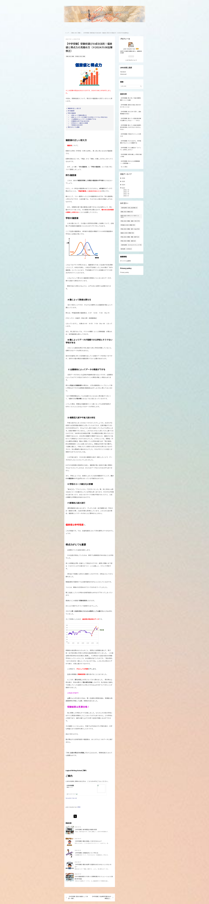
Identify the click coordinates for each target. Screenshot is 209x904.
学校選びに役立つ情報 (80, 56)
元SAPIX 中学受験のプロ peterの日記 (104, 12)
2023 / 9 (126, 196)
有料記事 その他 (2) (126, 249)
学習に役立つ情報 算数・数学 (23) (130, 237)
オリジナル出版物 (125, 261)
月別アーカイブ (126, 174)
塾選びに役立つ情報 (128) (127, 233)
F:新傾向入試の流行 (76, 125)
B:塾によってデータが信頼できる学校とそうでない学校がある (88, 117)
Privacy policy (124, 272)
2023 (123, 188)
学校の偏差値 (72, 113)
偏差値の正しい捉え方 (74, 108)
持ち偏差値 (71, 111)
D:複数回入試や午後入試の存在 (79, 121)
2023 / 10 (126, 194)
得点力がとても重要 (73, 127)
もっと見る (124, 167)
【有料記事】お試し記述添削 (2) (129, 207)
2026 (123, 178)
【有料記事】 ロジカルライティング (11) (131, 245)
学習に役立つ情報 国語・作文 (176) (130, 221)
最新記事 (123, 94)
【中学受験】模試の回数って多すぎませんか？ (88, 841)
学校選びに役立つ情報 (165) (128, 225)
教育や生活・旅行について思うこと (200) (130, 216)
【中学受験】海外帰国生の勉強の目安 (86, 829)
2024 (123, 184)
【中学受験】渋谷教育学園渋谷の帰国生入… (101, 897)
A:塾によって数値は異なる (78, 115)
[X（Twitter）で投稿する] (75, 816)
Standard (123, 72)
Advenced (123, 74)
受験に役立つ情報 (70, 56)
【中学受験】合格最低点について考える (86, 853)
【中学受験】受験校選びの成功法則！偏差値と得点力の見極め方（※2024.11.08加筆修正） (89, 47)
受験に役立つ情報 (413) (127, 211)
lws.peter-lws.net (71, 798)
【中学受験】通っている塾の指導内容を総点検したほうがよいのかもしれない (130, 127)
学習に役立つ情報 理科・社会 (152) (130, 229)
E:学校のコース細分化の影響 (79, 123)
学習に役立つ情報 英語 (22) (128, 241)
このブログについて (131, 60)
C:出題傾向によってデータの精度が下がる (83, 119)
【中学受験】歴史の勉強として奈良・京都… (78, 897)
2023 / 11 (126, 192)
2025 (123, 181)
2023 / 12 (126, 190)
